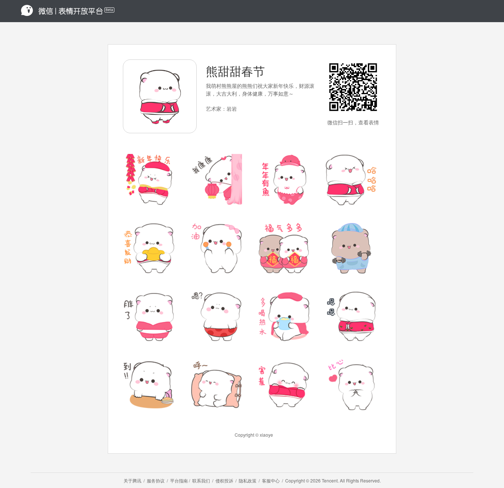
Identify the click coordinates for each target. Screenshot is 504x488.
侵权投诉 (224, 480)
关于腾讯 (132, 480)
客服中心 (271, 480)
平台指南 (179, 480)
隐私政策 (247, 480)
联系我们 (201, 480)
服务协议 (156, 480)
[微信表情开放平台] (65, 11)
